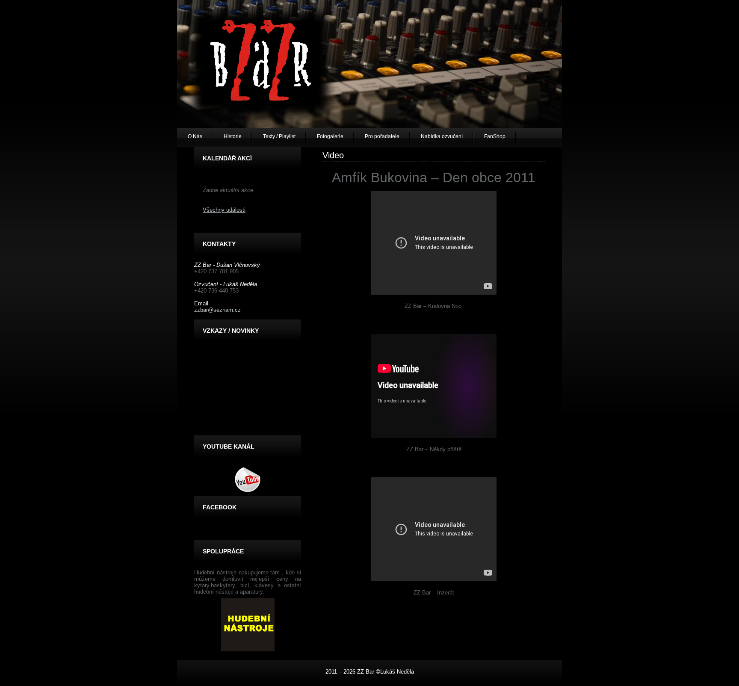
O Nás (195, 136)
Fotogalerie (330, 136)
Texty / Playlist (279, 136)
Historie (233, 136)
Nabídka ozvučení (442, 136)
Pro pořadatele (382, 136)
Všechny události (224, 210)
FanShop (494, 136)
